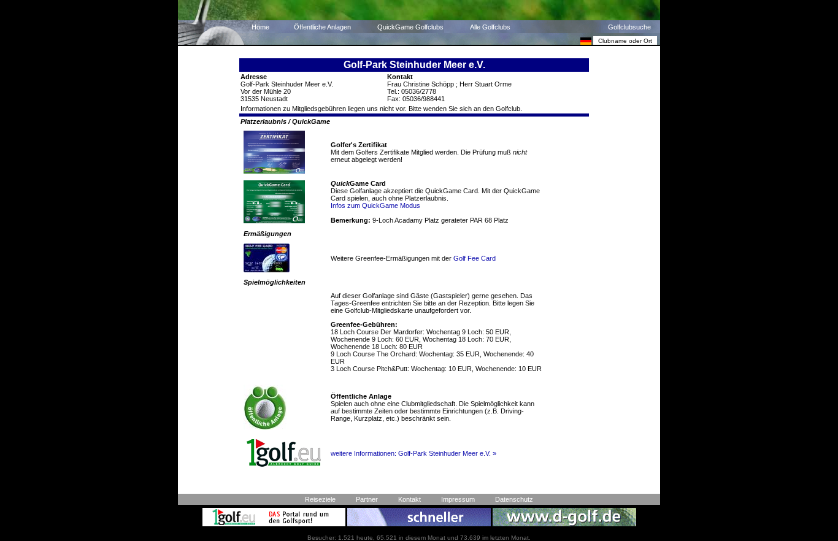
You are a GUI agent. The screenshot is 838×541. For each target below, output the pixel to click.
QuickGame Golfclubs (410, 27)
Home (260, 27)
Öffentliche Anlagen (322, 27)
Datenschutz (514, 499)
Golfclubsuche (629, 27)
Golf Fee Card (474, 258)
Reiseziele (320, 499)
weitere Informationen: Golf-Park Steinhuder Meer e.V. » (413, 453)
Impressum (458, 499)
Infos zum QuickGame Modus (375, 205)
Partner (367, 499)
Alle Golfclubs (490, 27)
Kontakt (409, 499)
